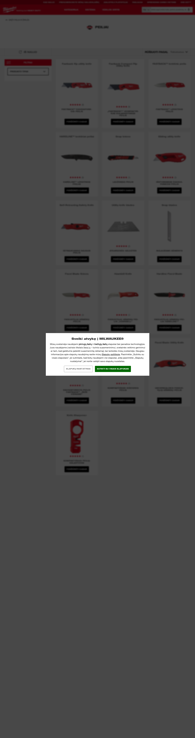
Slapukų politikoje (111, 354)
